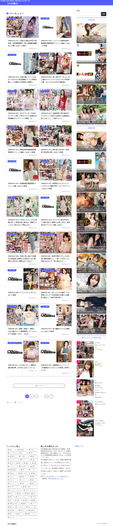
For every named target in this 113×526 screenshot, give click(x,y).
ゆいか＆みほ (99, 401)
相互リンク (79, 446)
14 (46, 396)
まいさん (97, 342)
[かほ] (85, 368)
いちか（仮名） (99, 420)
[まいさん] (85, 350)
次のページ (39, 386)
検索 (78, 10)
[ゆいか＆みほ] (85, 409)
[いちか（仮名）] (85, 427)
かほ (96, 361)
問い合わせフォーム (56, 478)
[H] (85, 387)
